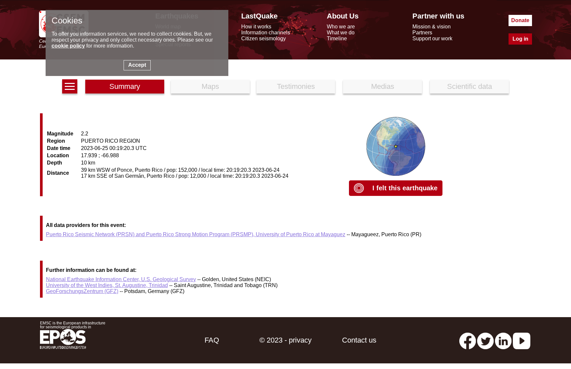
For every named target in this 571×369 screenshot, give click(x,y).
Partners (422, 32)
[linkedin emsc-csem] (503, 340)
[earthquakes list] (69, 86)
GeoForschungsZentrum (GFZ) (82, 291)
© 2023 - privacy (285, 340)
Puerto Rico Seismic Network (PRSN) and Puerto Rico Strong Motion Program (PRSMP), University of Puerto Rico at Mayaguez (195, 234)
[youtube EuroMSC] (521, 340)
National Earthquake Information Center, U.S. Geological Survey (121, 279)
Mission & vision (431, 26)
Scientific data (469, 86)
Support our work (432, 38)
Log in (520, 39)
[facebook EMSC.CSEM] (467, 340)
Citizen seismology (263, 38)
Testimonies (296, 86)
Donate (520, 20)
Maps (210, 86)
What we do (341, 32)
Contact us (359, 340)
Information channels (265, 32)
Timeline (337, 38)
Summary (124, 86)
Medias (382, 86)
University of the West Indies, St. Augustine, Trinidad (107, 285)
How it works (256, 26)
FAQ (212, 340)
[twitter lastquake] (485, 340)
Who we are (341, 26)
